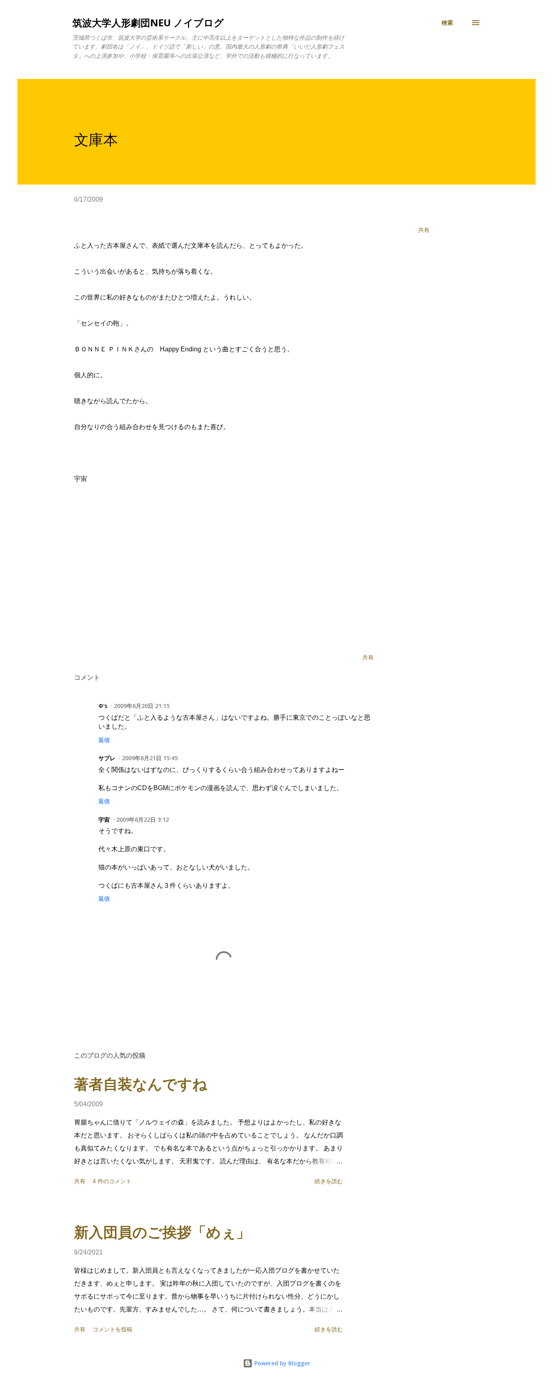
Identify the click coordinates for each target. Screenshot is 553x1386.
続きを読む (329, 1181)
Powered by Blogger (281, 1363)
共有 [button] (424, 230)
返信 (104, 740)
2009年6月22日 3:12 (142, 819)
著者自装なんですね (140, 1084)
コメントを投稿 (112, 1329)
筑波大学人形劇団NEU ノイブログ (148, 22)
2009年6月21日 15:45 (150, 758)
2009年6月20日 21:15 (142, 706)
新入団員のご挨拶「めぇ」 (162, 1232)
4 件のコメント (112, 1181)
